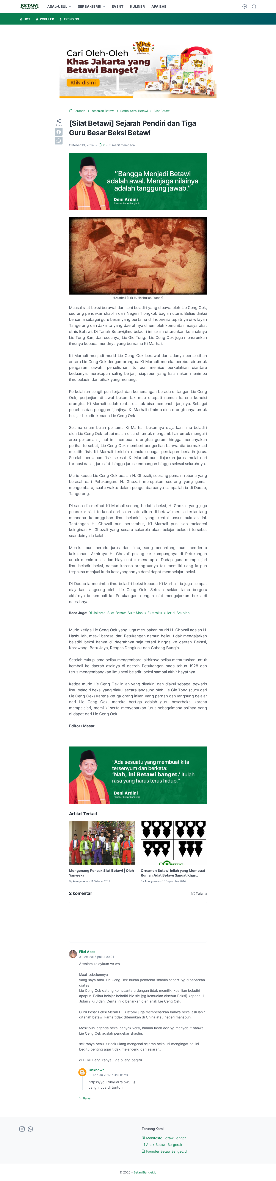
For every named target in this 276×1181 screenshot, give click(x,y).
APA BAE (158, 6)
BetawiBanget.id (145, 1172)
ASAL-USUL (57, 6)
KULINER (137, 6)
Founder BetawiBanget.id (166, 1151)
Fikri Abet (87, 952)
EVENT (118, 6)
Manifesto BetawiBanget (165, 1138)
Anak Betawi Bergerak (163, 1144)
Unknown (97, 1070)
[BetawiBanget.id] (29, 6)
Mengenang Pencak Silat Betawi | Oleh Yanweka (101, 872)
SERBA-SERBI (89, 6)
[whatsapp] (59, 140)
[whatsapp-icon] (30, 1129)
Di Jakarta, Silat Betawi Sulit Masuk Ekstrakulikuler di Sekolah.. (139, 613)
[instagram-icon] (22, 1129)
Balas (86, 1098)
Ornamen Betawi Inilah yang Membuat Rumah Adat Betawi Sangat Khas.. (173, 872)
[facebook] (59, 131)
